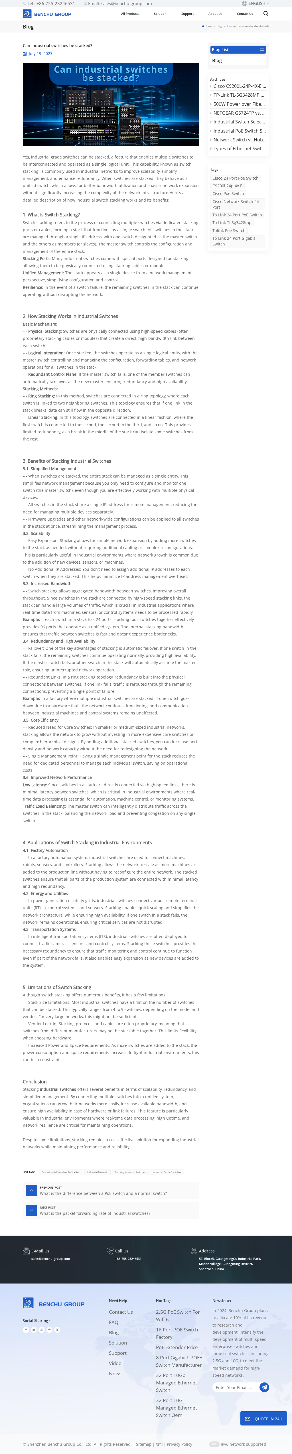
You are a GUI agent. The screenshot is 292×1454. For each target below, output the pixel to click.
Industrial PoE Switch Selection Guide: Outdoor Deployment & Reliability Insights (240, 131)
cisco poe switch (228, 193)
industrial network (97, 1172)
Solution (160, 13)
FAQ (113, 1322)
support (118, 1353)
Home (208, 26)
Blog (219, 26)
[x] (57, 1330)
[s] (41, 1330)
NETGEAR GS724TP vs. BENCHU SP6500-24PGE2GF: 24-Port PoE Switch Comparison (240, 113)
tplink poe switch (229, 230)
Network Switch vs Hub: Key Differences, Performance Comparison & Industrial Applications (240, 140)
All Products (130, 13)
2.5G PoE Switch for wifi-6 (178, 1316)
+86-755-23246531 (128, 1258)
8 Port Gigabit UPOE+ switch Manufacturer (179, 1361)
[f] (26, 1330)
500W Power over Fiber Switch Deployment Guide (240, 104)
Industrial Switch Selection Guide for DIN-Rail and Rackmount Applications (240, 122)
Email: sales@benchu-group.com (120, 3)
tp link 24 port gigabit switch (233, 241)
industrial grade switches (167, 1172)
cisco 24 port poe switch (235, 178)
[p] (49, 1330)
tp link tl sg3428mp (232, 222)
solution (118, 1342)
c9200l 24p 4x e (227, 185)
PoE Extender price (177, 1347)
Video (115, 1363)
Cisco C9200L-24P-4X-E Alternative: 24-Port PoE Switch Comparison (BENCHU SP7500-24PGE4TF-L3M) (240, 86)
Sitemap (144, 1444)
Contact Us (245, 13)
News (115, 1373)
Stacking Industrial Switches (130, 1172)
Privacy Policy (179, 1444)
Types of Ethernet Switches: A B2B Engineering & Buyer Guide (240, 148)
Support (187, 13)
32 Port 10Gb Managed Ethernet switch (176, 1382)
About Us (215, 13)
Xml (159, 1444)
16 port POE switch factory (177, 1333)
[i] (34, 1330)
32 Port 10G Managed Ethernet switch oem (176, 1407)
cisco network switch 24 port (235, 204)
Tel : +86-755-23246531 (51, 3)
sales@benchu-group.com (50, 1258)
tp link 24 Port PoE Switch (237, 215)
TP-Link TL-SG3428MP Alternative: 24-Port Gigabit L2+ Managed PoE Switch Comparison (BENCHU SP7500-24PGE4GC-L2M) (240, 95)
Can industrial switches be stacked (61, 1172)
